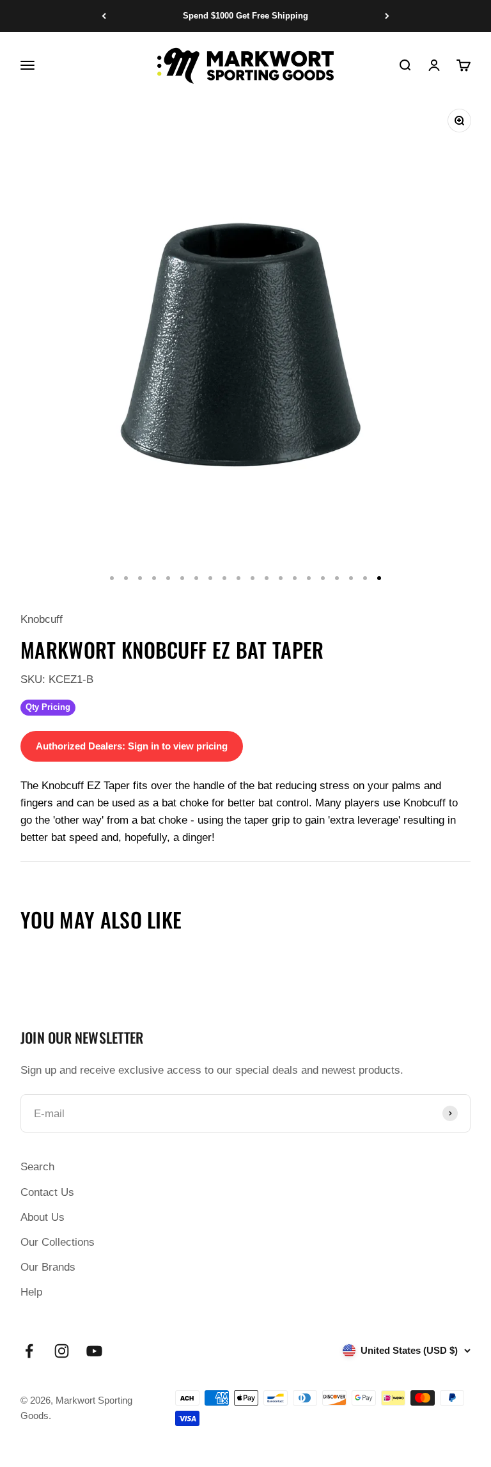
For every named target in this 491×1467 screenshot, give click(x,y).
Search (37, 1167)
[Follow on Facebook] (29, 1351)
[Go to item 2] (126, 578)
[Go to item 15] (309, 578)
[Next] (387, 16)
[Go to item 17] (337, 578)
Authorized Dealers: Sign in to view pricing (132, 746)
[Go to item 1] (112, 578)
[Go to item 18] (351, 578)
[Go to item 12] (267, 578)
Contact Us (47, 1192)
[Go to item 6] (182, 578)
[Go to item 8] (210, 578)
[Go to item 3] (140, 578)
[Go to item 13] (281, 578)
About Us (42, 1217)
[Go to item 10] (238, 578)
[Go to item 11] (252, 578)
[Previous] (104, 16)
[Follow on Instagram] (61, 1351)
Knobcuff (41, 619)
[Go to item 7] (196, 578)
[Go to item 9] (224, 578)
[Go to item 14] (295, 578)
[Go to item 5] (168, 578)
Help (31, 1292)
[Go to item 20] (379, 578)
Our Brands (47, 1267)
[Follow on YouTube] (94, 1351)
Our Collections (57, 1242)
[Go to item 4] (154, 578)
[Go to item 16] (323, 578)
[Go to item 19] (365, 578)
